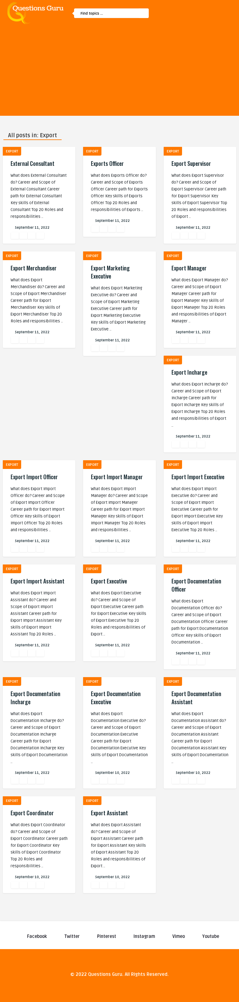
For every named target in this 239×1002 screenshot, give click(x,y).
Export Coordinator (32, 813)
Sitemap (171, 47)
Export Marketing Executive (110, 272)
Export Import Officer (34, 477)
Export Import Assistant (37, 581)
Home (169, 33)
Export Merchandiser (34, 268)
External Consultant (32, 163)
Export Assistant (109, 813)
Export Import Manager (117, 477)
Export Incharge (189, 372)
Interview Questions (183, 60)
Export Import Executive (197, 477)
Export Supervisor (191, 163)
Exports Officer (107, 163)
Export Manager (189, 268)
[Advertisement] (119, 72)
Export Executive (109, 581)
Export (12, 151)
